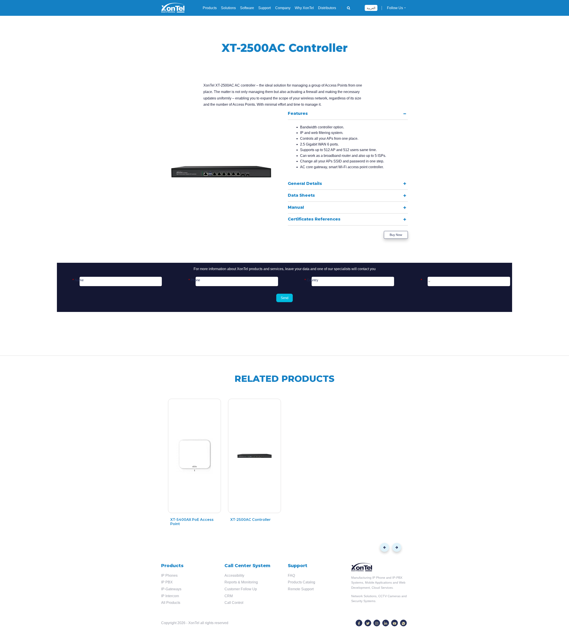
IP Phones (169, 575)
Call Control (233, 603)
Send (284, 298)
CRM (228, 596)
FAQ (291, 575)
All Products (170, 603)
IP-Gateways (171, 589)
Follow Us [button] (395, 8)
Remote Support (301, 589)
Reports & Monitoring (241, 582)
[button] (384, 547)
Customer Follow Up (240, 589)
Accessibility (234, 575)
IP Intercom (170, 596)
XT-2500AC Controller (250, 520)
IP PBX (167, 582)
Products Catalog (301, 582)
